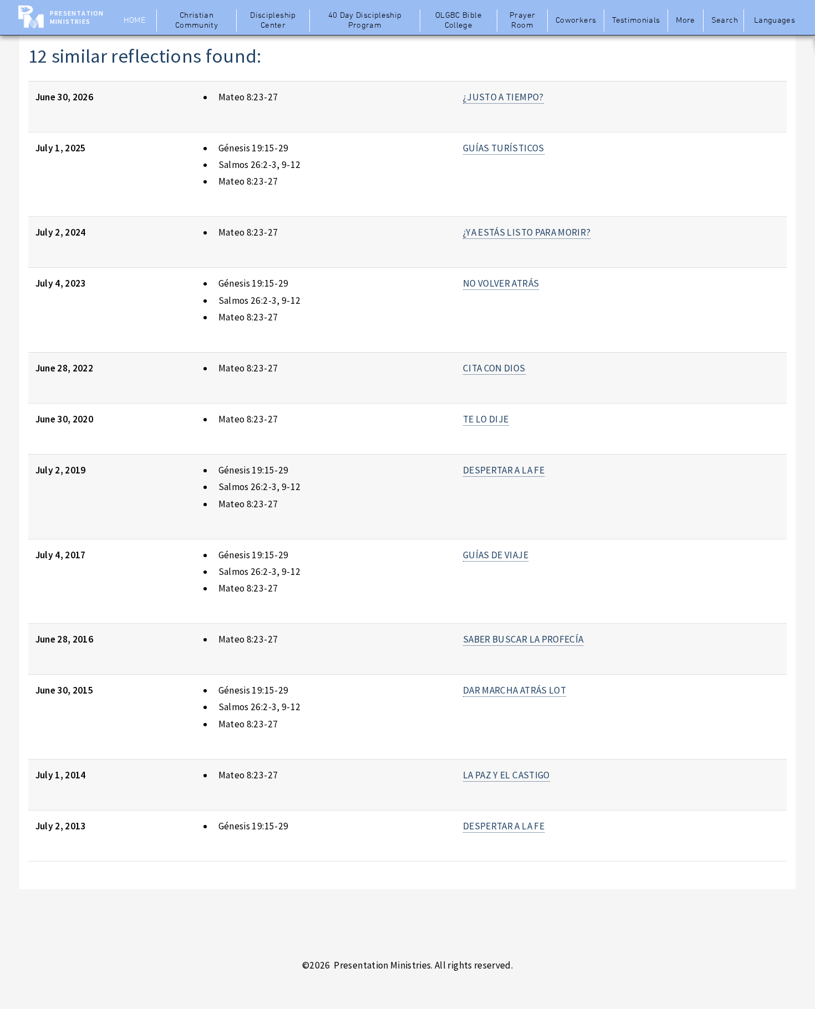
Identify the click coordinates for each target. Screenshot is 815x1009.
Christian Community (196, 20)
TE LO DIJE (485, 419)
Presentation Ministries (77, 17)
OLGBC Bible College (458, 20)
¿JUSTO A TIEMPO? (503, 97)
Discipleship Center (273, 20)
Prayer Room (522, 20)
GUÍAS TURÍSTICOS (503, 148)
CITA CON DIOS (494, 368)
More (685, 21)
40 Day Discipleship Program (365, 20)
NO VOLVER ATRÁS (501, 283)
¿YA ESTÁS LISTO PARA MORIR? (526, 232)
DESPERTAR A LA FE (503, 470)
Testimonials (636, 21)
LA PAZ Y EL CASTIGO (506, 775)
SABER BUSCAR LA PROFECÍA (523, 639)
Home (134, 21)
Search (724, 21)
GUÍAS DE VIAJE (495, 555)
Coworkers (576, 21)
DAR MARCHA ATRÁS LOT (514, 690)
